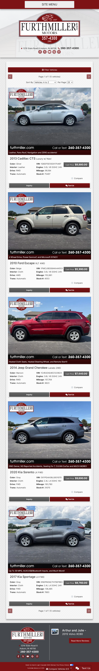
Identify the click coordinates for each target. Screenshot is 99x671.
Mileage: (40, 170)
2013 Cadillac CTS (30, 158)
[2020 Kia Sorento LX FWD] (49, 432)
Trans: (13, 174)
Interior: (14, 167)
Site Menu (49, 4)
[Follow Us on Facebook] (40, 52)
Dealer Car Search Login (33, 665)
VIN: (38, 164)
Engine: (39, 167)
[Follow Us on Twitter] (45, 52)
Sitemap (53, 665)
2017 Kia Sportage (27, 577)
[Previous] (10, 76)
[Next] (89, 76)
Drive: (13, 170)
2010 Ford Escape (27, 263)
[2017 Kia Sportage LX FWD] (49, 537)
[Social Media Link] (59, 52)
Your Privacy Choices (63, 665)
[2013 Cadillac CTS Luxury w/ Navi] (49, 118)
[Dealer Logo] (49, 28)
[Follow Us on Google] (54, 52)
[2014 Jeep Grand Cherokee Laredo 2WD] (49, 328)
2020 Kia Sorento (26, 472)
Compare (78, 178)
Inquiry (29, 185)
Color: (13, 164)
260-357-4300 (70, 48)
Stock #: (40, 174)
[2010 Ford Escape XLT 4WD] (49, 223)
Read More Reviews (80, 641)
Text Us (71, 185)
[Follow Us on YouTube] (49, 52)
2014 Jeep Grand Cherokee (35, 367)
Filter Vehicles (50, 70)
